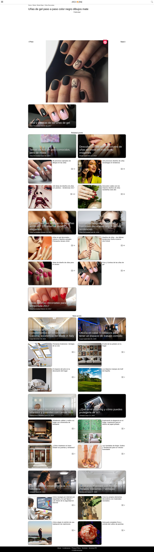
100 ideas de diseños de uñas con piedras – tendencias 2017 (63, 187)
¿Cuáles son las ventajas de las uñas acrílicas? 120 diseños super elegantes (52, 226)
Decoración (83, 492)
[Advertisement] (77, 25)
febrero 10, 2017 (46, 309)
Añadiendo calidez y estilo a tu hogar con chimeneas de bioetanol (63, 422)
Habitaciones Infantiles (37, 415)
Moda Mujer (40, 5)
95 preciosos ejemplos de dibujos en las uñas (62, 162)
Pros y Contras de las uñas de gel (50, 122)
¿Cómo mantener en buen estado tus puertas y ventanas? (64, 446)
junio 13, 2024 (49, 415)
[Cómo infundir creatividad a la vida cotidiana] (52, 482)
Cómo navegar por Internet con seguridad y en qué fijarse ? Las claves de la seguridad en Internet (64, 500)
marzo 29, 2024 (40, 492)
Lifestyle (82, 415)
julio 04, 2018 (95, 232)
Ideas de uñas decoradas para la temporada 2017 (49, 304)
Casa (31, 339)
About (59, 548)
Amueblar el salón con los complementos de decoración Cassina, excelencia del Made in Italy (52, 332)
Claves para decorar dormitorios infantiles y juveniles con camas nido (51, 411)
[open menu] (2, 1)
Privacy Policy (76, 548)
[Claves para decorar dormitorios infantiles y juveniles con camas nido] (52, 405)
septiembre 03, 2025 (89, 339)
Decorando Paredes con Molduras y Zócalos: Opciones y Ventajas (100, 487)
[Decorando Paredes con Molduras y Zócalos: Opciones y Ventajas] (102, 482)
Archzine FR (93, 548)
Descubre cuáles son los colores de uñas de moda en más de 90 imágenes (100, 149)
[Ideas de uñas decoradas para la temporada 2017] (52, 299)
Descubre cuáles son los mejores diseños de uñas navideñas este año (111, 188)
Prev (31, 42)
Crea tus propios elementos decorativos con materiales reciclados (112, 499)
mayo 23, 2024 (90, 415)
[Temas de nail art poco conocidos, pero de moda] (52, 146)
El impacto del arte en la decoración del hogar (61, 370)
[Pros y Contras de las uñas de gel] (52, 116)
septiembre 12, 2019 (90, 156)
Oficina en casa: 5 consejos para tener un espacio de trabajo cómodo (100, 334)
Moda (34, 5)
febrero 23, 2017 (46, 126)
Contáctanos (66, 548)
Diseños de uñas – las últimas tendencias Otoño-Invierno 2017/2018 (113, 239)
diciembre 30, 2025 (40, 339)
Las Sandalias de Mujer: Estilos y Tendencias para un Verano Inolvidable (113, 447)
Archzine (85, 548)
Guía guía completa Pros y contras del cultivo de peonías (113, 523)
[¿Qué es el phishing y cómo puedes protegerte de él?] (102, 405)
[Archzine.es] (77, 2)
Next (123, 42)
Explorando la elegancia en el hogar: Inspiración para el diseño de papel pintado (112, 422)
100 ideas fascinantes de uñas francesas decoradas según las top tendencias (100, 226)
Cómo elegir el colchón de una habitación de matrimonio (63, 523)
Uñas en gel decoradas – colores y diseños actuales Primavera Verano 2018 (62, 239)
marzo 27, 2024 (92, 492)
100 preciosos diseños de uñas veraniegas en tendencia (113, 162)
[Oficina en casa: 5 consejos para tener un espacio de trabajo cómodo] (102, 329)
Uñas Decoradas (49, 5)
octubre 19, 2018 (46, 232)
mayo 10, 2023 (45, 156)
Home (30, 5)
